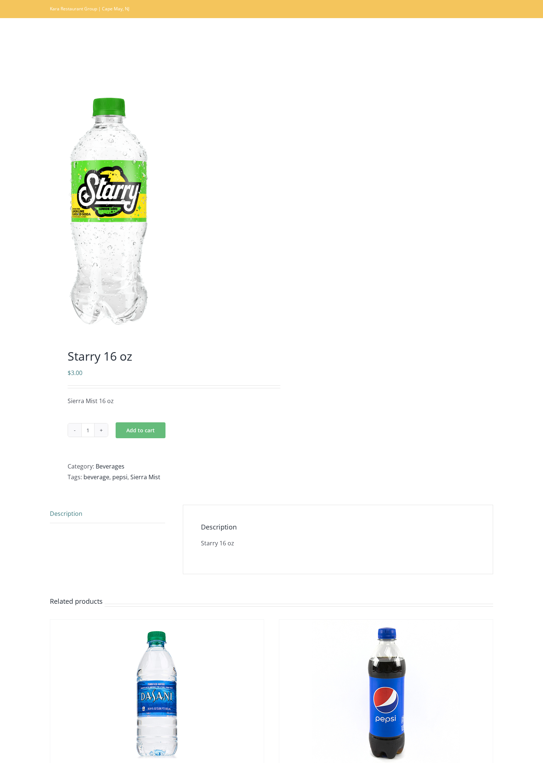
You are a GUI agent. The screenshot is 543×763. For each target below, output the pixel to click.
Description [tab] (66, 514)
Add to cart (140, 430)
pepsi (119, 477)
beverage (96, 477)
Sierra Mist (145, 477)
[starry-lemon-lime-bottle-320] (156, 211)
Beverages (110, 466)
